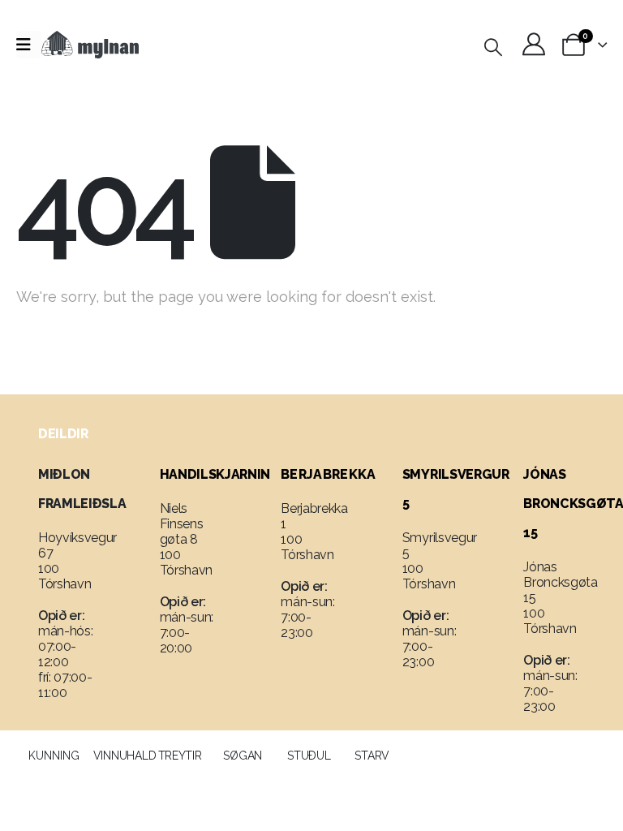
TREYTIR (180, 755)
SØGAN (242, 755)
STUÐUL (308, 755)
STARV (371, 755)
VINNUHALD (124, 755)
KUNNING (53, 755)
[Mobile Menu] (28, 44)
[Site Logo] (90, 44)
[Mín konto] (534, 43)
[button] (493, 47)
